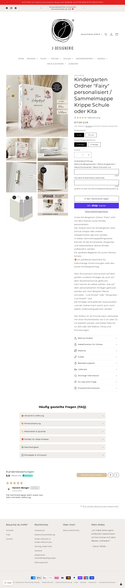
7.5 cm (91, 135)
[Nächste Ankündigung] (118, 2)
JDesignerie (19, 582)
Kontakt (9, 530)
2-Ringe (80, 144)
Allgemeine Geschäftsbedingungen (45, 556)
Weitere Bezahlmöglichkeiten (96, 211)
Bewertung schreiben (92, 475)
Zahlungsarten (41, 562)
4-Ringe (94, 144)
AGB (76, 582)
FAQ (8, 535)
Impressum (40, 530)
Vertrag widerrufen (43, 546)
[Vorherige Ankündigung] (7, 2)
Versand (88, 126)
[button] (32, 58)
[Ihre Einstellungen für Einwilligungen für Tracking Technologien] (121, 584)
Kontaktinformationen (107, 582)
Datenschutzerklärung (45, 535)
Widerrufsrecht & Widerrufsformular (43, 540)
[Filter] (110, 475)
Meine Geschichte (71, 530)
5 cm (79, 135)
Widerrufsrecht (47, 582)
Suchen (9, 539)
